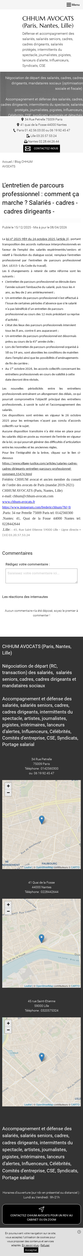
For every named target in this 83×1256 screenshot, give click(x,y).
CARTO (75, 867)
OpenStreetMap (44, 867)
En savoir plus (30, 1245)
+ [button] (8, 786)
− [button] (8, 792)
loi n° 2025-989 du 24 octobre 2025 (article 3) (37, 239)
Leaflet (28, 867)
